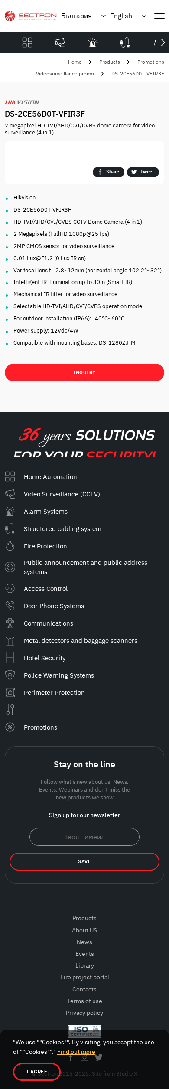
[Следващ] (162, 42)
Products (109, 62)
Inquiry (84, 372)
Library (84, 965)
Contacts (84, 989)
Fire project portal (84, 977)
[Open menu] (159, 16)
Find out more (76, 1052)
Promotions (150, 62)
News (84, 942)
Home (75, 62)
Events (84, 954)
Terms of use (84, 1001)
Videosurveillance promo (65, 73)
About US (84, 930)
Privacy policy (84, 1013)
